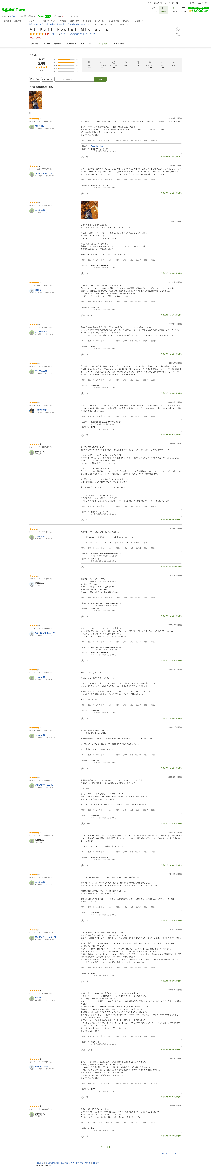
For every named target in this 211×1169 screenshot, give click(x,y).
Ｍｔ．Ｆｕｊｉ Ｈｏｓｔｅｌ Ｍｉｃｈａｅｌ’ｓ (69, 29)
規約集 (87, 1163)
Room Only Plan (97, 146)
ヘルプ (149, 3)
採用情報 (79, 1163)
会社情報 (39, 1163)
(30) (71, 43)
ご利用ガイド (157, 3)
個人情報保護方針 (52, 1163)
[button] (35, 100)
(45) (103, 43)
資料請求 (95, 1163)
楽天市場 (192, 3)
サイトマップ (169, 3)
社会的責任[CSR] (67, 1163)
